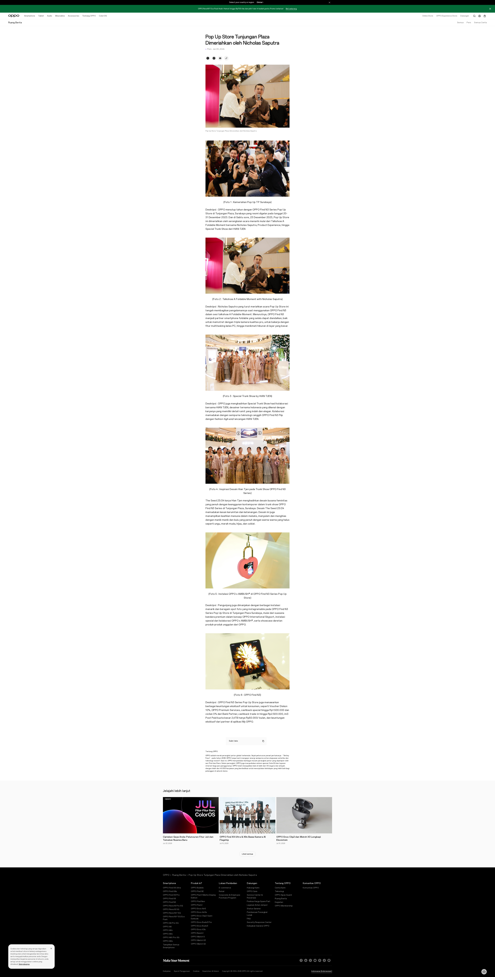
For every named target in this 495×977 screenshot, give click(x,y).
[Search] (474, 16)
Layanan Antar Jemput (257, 905)
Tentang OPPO (89, 16)
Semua (460, 23)
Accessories (73, 16)
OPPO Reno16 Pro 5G (173, 906)
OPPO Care (252, 891)
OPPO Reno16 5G (171, 909)
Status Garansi (254, 909)
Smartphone (29, 16)
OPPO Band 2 (197, 933)
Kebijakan (167, 971)
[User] (479, 16)
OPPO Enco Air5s (199, 912)
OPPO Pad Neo (198, 901)
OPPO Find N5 (169, 902)
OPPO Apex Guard (283, 895)
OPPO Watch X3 (198, 940)
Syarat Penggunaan (182, 971)
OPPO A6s (168, 941)
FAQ (249, 919)
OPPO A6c (168, 930)
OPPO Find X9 (169, 899)
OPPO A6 (167, 927)
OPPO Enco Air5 (198, 909)
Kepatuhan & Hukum (211, 971)
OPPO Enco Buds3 (199, 926)
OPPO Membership (284, 906)
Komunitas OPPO (311, 888)
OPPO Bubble (197, 888)
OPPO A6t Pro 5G (171, 937)
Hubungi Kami (253, 888)
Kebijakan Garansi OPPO (258, 926)
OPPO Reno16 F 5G (172, 913)
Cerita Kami (280, 888)
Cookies (196, 971)
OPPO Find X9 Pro (171, 895)
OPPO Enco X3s (198, 929)
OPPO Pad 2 (196, 905)
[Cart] (484, 16)
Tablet (41, 16)
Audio (49, 16)
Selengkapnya (24, 964)
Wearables (60, 16)
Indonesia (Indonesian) (321, 971)
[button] (484, 971)
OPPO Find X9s (170, 891)
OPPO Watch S (198, 937)
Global (259, 2)
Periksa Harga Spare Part (258, 901)
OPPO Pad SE (197, 891)
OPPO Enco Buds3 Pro (201, 922)
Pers (469, 23)
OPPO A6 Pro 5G (171, 923)
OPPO (166, 875)
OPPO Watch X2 (198, 944)
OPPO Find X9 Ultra (172, 888)
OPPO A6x (168, 934)
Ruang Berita (179, 875)
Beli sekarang (291, 9)
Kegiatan (279, 902)
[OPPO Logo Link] (13, 16)
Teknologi (279, 891)
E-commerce (225, 888)
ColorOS (103, 16)
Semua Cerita (480, 23)
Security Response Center (259, 922)
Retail (221, 891)
